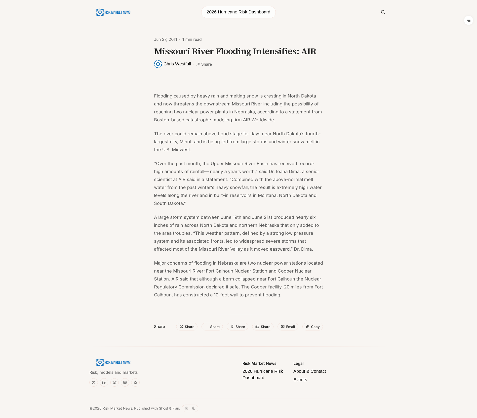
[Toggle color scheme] (190, 408)
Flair (175, 408)
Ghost (163, 408)
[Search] (383, 12)
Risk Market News (117, 408)
